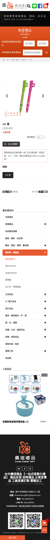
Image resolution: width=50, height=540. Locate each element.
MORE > (44, 422)
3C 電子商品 (10, 301)
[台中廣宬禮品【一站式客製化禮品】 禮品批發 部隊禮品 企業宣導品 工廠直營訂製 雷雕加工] (17, 5)
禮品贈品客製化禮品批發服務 (31, 506)
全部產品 (9, 217)
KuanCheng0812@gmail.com (28, 495)
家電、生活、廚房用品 (15, 330)
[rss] (30, 468)
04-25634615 (28, 499)
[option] (25, 95)
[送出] (47, 12)
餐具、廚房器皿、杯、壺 (16, 315)
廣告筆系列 (24, 59)
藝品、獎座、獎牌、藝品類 (17, 245)
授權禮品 (9, 224)
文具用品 (9, 294)
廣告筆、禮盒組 (15, 59)
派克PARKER (11, 273)
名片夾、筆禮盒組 (13, 287)
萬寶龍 (8, 280)
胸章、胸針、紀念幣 (14, 238)
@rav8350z (29, 502)
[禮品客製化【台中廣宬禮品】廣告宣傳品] (25, 18)
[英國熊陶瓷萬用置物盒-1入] (25, 396)
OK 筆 (8, 175)
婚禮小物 (9, 351)
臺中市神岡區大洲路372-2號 (27, 492)
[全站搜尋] (29, 6)
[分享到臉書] (24, 468)
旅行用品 (9, 308)
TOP (44, 530)
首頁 (3, 59)
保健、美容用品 (12, 337)
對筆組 (11, 192)
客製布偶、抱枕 (12, 344)
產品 (8, 59)
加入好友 (13, 537)
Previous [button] (5, 95)
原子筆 (38, 192)
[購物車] (45, 6)
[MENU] (4, 5)
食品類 (8, 358)
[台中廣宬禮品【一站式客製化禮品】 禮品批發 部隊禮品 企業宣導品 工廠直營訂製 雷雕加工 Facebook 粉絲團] (40, 6)
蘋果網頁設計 (40, 484)
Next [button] (44, 95)
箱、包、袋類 (11, 322)
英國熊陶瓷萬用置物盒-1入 (15, 422)
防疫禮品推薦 (11, 231)
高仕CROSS (10, 266)
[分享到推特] (19, 468)
